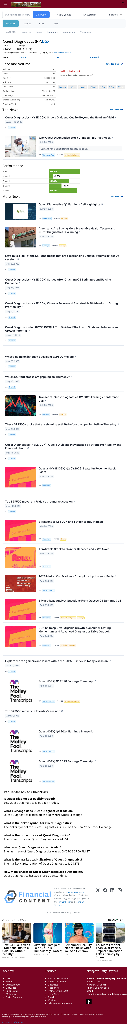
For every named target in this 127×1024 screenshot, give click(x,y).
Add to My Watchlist (62, 52)
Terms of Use (54, 1014)
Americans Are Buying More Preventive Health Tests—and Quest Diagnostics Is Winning (77, 230)
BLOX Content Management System (23, 1017)
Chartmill (12, 127)
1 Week (73, 87)
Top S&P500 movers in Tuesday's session (34, 711)
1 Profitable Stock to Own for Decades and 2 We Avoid (74, 549)
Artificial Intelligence (72, 155)
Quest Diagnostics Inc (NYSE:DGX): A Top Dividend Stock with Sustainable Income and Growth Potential (62, 329)
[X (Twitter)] (98, 897)
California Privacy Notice (80, 1014)
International (69, 32)
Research (94, 57)
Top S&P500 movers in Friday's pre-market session (40, 501)
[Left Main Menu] (5, 3)
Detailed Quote (113, 63)
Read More (116, 196)
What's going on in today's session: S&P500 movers (41, 356)
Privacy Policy (64, 901)
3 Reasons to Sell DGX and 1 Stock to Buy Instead (71, 521)
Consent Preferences (12, 1022)
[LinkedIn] (112, 897)
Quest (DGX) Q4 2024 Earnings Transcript (68, 731)
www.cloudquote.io (75, 891)
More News (116, 109)
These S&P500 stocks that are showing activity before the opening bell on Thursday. (62, 424)
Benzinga (45, 246)
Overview (26, 32)
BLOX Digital (42, 1017)
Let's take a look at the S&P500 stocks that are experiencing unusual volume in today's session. (62, 257)
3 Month (93, 87)
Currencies (52, 32)
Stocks (27, 23)
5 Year (120, 87)
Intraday (62, 87)
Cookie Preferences (96, 1014)
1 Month (82, 87)
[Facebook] (105, 897)
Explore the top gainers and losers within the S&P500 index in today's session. (58, 661)
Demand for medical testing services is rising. (64, 148)
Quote (23, 57)
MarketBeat (46, 218)
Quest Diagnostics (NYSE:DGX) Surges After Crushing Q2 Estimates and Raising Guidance (58, 281)
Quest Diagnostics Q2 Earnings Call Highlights (71, 204)
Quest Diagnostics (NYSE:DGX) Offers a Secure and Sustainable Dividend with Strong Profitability (61, 305)
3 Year (111, 87)
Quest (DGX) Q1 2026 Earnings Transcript (68, 681)
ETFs (41, 23)
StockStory (46, 486)
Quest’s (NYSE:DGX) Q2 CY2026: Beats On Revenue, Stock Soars (77, 470)
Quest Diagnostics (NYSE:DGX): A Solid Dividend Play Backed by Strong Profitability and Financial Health (63, 446)
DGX (45, 41)
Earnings (64, 218)
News (39, 32)
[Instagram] (119, 897)
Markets (10, 23)
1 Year (102, 87)
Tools (55, 23)
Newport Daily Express (22, 1014)
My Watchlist (89, 14)
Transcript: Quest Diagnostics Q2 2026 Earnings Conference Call (79, 398)
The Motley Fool (48, 155)
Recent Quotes (63, 14)
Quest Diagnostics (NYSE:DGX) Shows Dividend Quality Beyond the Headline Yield (61, 117)
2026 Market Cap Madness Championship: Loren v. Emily (78, 576)
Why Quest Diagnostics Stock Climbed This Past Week (76, 137)
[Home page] (26, 4)
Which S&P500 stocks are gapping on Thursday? (39, 376)
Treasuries (85, 32)
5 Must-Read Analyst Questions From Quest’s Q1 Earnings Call (80, 600)
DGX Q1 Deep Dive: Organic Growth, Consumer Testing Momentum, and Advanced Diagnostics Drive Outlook (75, 629)
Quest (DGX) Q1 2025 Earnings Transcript (68, 761)
